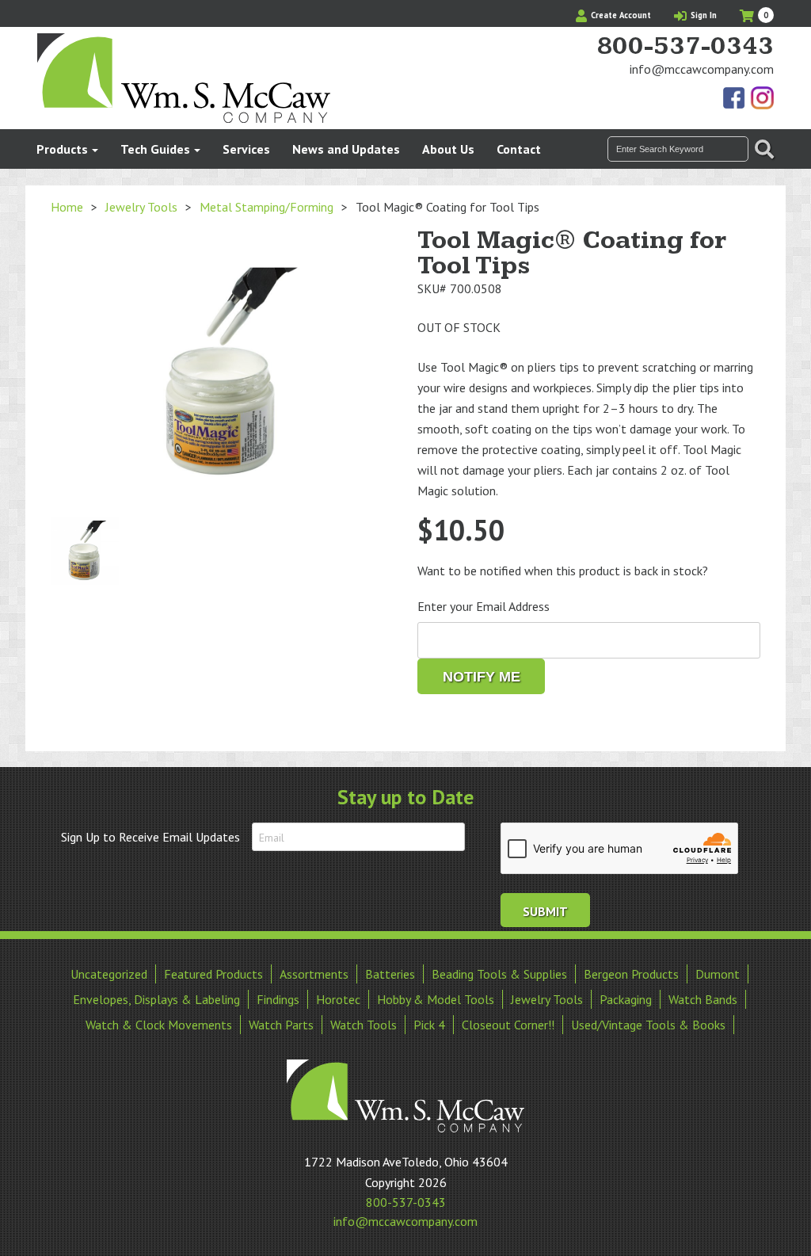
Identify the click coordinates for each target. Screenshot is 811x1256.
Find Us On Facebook (735, 99)
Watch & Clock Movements (159, 1025)
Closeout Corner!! (508, 1025)
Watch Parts (281, 1025)
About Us (448, 149)
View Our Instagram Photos (762, 99)
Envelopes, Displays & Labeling (156, 999)
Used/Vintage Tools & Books (648, 1025)
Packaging (626, 999)
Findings (278, 999)
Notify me (481, 677)
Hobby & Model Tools (435, 999)
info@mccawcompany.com (702, 69)
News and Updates (346, 149)
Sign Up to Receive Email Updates (150, 836)
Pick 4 (429, 1025)
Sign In (702, 15)
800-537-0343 (685, 46)
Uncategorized (108, 974)
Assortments (314, 974)
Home (67, 207)
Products (62, 149)
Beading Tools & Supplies (499, 974)
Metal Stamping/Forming (266, 207)
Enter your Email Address (483, 606)
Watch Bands (702, 999)
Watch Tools (363, 1025)
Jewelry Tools (141, 207)
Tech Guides (155, 149)
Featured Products (213, 974)
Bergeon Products (631, 974)
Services (246, 149)
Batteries (390, 974)
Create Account (619, 15)
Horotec (338, 999)
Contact (519, 149)
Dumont (717, 974)
